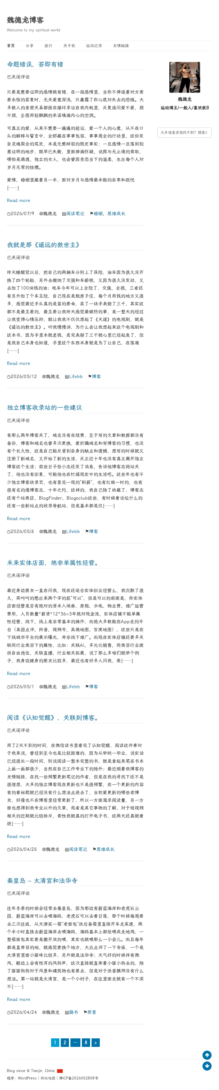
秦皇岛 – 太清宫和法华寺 (42, 880)
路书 (73, 1012)
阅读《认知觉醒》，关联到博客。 (54, 717)
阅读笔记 (75, 213)
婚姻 (98, 213)
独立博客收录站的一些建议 (44, 407)
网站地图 (47, 1078)
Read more (18, 200)
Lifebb (76, 376)
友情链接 (121, 45)
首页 (11, 45)
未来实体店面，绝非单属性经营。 (54, 562)
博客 (96, 376)
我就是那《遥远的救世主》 (44, 245)
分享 (30, 45)
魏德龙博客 (25, 20)
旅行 (48, 45)
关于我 (69, 45)
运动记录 (94, 45)
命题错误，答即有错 (35, 64)
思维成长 (116, 213)
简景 (91, 1012)
